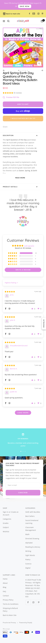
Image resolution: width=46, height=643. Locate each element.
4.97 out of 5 (29, 246)
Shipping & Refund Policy (10, 609)
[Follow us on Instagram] (33, 602)
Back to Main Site (9, 615)
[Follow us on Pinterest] (38, 602)
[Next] (42, 70)
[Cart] (42, 21)
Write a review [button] (23, 270)
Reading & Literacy (32, 547)
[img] (10, 292)
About (5, 583)
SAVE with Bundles (32, 512)
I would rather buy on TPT (23, 118)
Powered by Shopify (25, 623)
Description (8, 135)
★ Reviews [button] (44, 323)
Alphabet (29, 543)
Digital (27, 568)
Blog (4, 587)
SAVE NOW (24, 6)
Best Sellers (30, 516)
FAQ (4, 591)
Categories (7, 519)
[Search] (8, 21)
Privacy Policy (8, 600)
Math (27, 534)
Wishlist (6, 531)
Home (5, 579)
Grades (5, 523)
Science (28, 564)
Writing (28, 551)
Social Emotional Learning (31, 521)
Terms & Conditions (10, 604)
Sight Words (30, 555)
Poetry (27, 559)
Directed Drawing (32, 538)
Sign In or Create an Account (11, 513)
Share (5, 127)
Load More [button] (23, 413)
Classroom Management (30, 528)
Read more (20, 178)
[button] (8, 93)
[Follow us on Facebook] (28, 602)
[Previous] (4, 70)
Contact (6, 596)
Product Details (10, 187)
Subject (6, 527)
